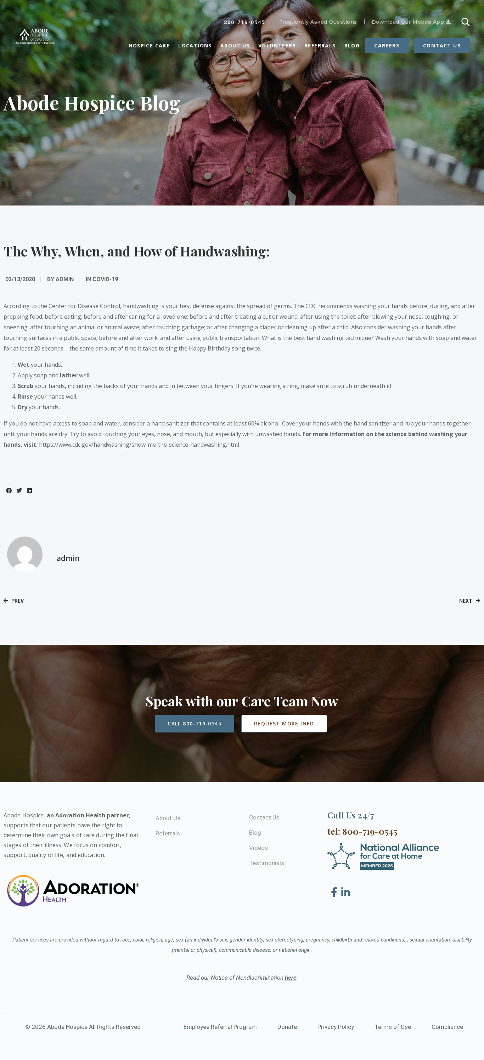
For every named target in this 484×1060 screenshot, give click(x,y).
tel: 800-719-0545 (362, 831)
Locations (195, 45)
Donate (287, 1026)
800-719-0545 (244, 22)
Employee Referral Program (220, 1026)
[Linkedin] (345, 892)
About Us (235, 45)
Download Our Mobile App (409, 21)
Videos (258, 847)
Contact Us (442, 45)
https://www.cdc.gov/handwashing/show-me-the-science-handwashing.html (139, 444)
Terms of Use (393, 1026)
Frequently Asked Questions (318, 21)
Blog (352, 45)
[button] (9, 490)
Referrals (320, 45)
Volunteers (277, 45)
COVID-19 (105, 279)
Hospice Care (149, 45)
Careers (386, 45)
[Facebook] (335, 892)
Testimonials (266, 863)
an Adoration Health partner (88, 815)
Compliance (447, 1026)
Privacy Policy (335, 1026)
